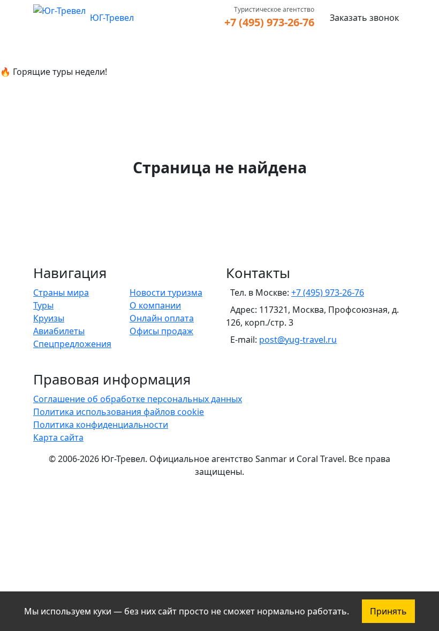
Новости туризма (166, 292)
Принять (388, 611)
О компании (155, 305)
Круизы (48, 318)
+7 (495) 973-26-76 (269, 22)
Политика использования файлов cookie (118, 412)
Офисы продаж (161, 331)
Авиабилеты (59, 331)
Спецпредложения (72, 344)
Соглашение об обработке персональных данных (137, 399)
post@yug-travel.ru (298, 339)
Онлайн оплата (162, 318)
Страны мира (61, 292)
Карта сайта (58, 437)
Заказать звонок (364, 18)
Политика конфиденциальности (100, 424)
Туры (43, 305)
